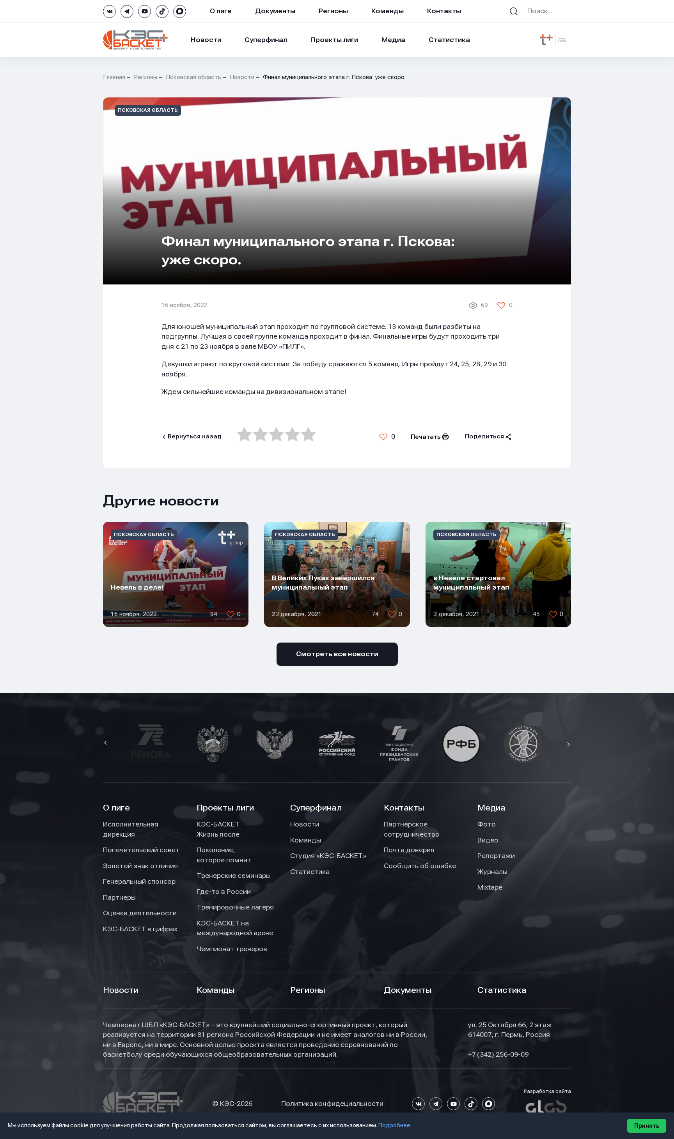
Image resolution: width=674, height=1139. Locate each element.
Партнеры (119, 897)
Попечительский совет (141, 850)
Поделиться (484, 436)
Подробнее (394, 1125)
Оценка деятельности (140, 913)
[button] (106, 743)
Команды (387, 11)
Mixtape (489, 887)
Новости (206, 40)
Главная (114, 77)
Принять (646, 1126)
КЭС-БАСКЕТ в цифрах (140, 929)
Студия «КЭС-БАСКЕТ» (328, 856)
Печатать (426, 436)
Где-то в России (224, 891)
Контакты (444, 11)
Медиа (393, 40)
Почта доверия (409, 850)
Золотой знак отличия (140, 866)
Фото (486, 824)
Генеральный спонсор (139, 881)
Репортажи (496, 856)
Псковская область (193, 77)
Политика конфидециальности (332, 1103)
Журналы (492, 872)
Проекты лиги (225, 807)
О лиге (221, 11)
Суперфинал (266, 40)
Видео (487, 840)
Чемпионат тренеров (232, 949)
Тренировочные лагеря (235, 907)
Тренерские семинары (234, 875)
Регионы (333, 11)
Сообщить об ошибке (420, 866)
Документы (275, 11)
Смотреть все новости (337, 654)
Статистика (449, 40)
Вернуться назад (195, 436)
